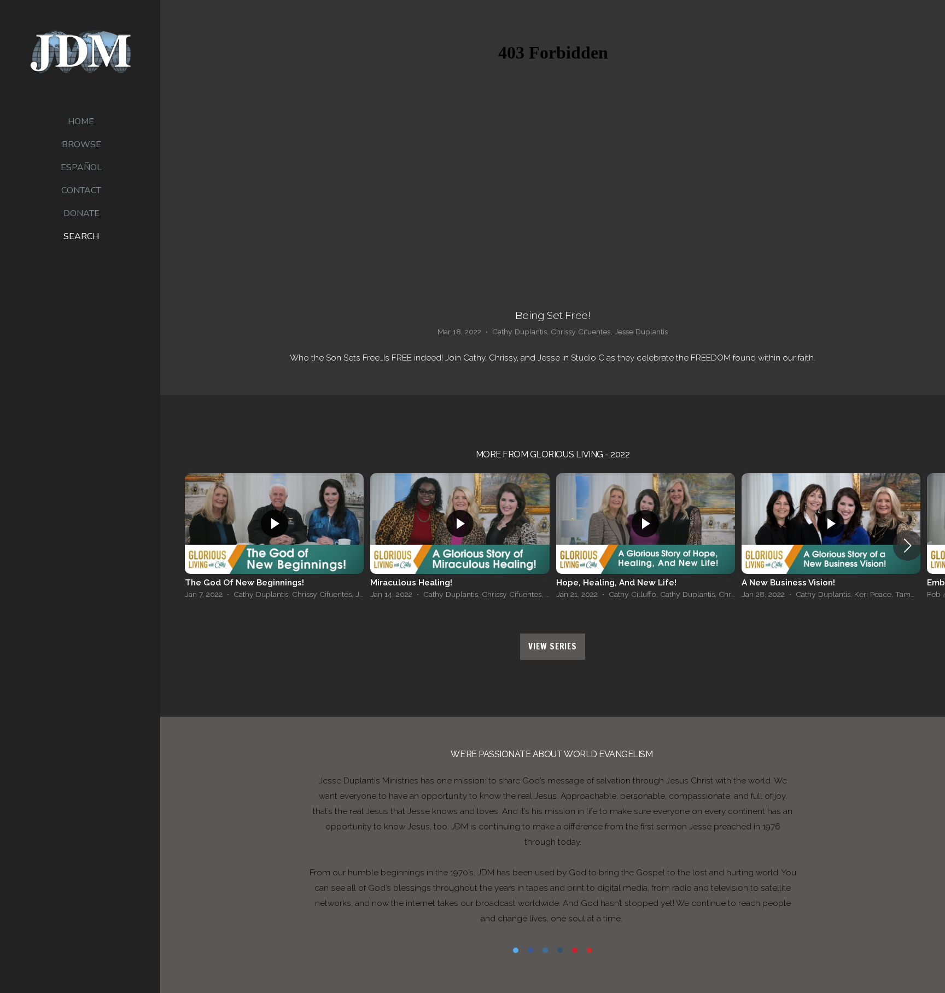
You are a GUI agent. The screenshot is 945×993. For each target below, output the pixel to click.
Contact (81, 190)
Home (81, 121)
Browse (81, 144)
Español (81, 167)
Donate (81, 213)
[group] (274, 539)
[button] (907, 545)
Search (81, 236)
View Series (552, 646)
